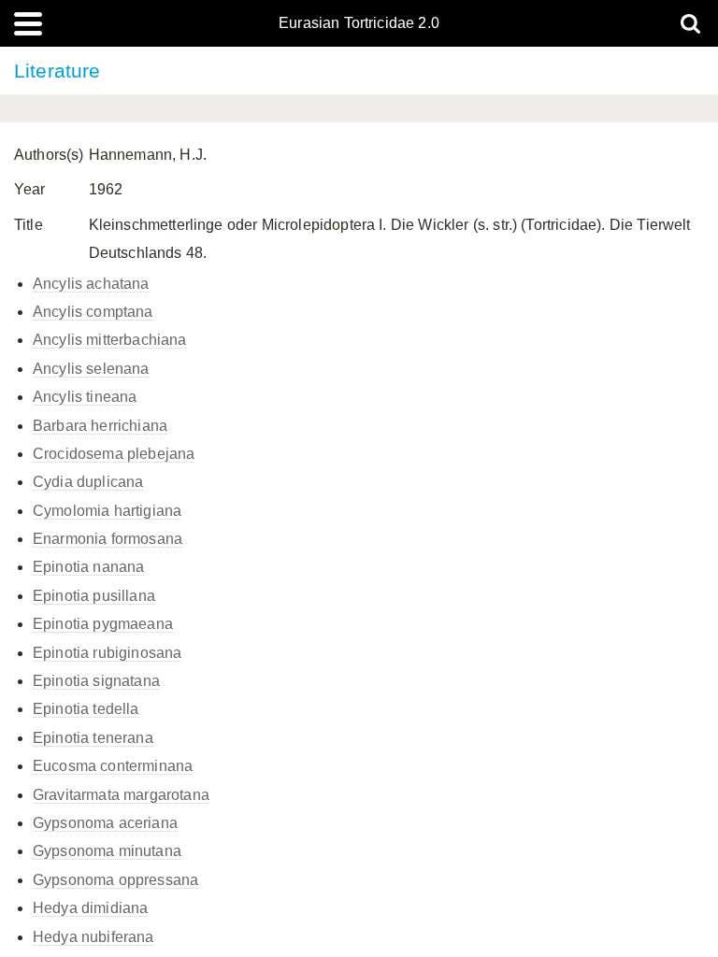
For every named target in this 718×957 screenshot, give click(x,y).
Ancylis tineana (84, 397)
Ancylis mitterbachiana (110, 340)
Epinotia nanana (88, 567)
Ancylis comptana (93, 312)
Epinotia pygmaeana (103, 624)
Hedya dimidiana (90, 908)
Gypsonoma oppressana (115, 880)
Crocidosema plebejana (113, 454)
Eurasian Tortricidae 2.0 (359, 23)
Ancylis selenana (91, 369)
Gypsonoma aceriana (105, 823)
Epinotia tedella (86, 709)
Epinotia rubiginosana (107, 653)
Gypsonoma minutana (107, 851)
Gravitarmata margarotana (121, 795)
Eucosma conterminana (113, 766)
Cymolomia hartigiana (107, 511)
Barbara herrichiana (100, 426)
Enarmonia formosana (107, 539)
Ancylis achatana (91, 284)
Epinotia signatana (96, 681)
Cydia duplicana (88, 482)
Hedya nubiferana (93, 937)
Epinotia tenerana (93, 738)
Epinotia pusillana (94, 596)
